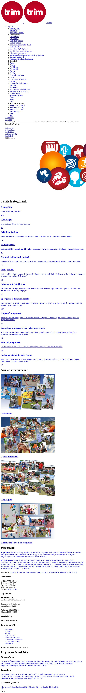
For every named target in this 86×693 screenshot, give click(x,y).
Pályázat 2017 (10, 635)
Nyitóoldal (9, 629)
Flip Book (47, 572)
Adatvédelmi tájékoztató (14, 639)
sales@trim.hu (11, 589)
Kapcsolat (8, 120)
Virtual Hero (64, 572)
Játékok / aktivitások (12, 637)
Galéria (8, 633)
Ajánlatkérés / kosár (12, 642)
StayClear (13, 572)
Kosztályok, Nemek (17, 33)
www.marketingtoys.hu (35, 572)
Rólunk (8, 631)
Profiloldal (9, 644)
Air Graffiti (73, 572)
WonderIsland (22, 572)
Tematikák (13, 31)
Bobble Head (55, 572)
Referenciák (9, 118)
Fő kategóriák (15, 29)
